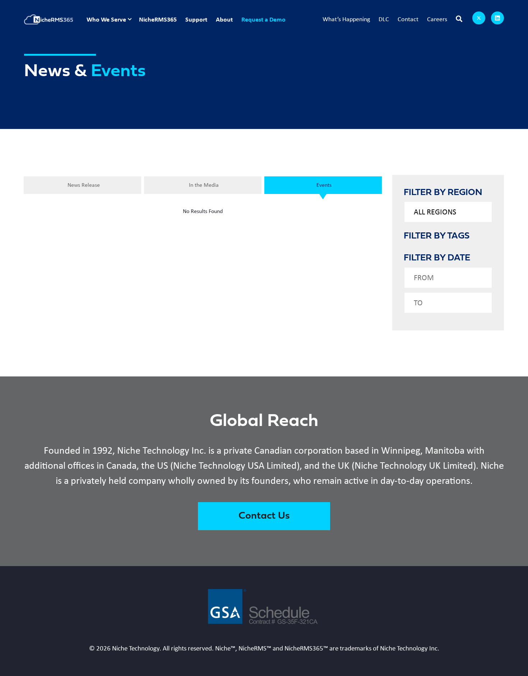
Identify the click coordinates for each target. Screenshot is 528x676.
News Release (84, 185)
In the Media (204, 185)
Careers (437, 19)
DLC (384, 19)
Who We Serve (106, 19)
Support (196, 19)
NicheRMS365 (158, 19)
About (224, 19)
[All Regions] (448, 212)
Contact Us (264, 516)
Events (324, 185)
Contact (408, 19)
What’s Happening (346, 19)
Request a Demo (263, 19)
